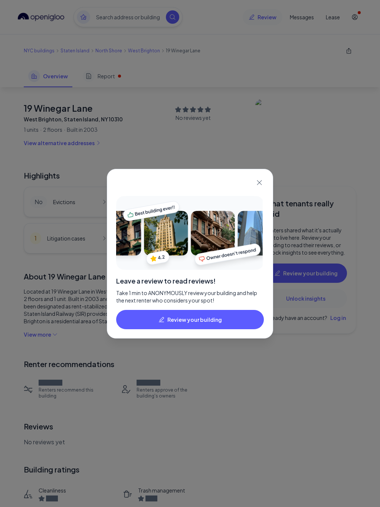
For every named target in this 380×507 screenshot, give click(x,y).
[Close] (259, 182)
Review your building (194, 319)
